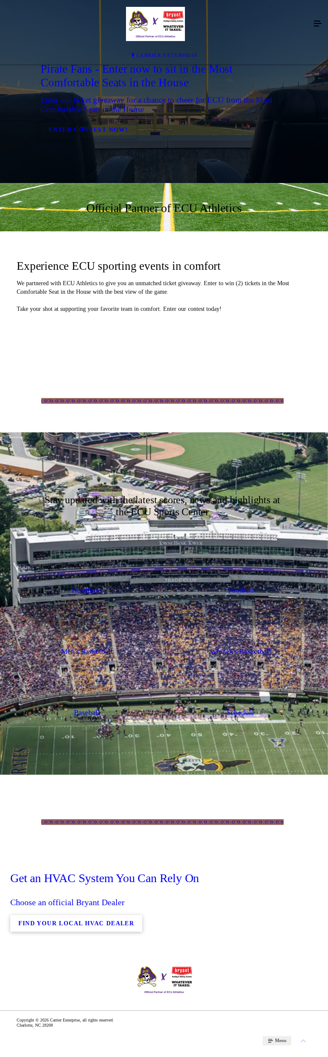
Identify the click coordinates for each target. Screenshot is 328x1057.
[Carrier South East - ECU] (155, 24)
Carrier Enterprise (167, 55)
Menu (280, 1040)
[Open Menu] (318, 24)
